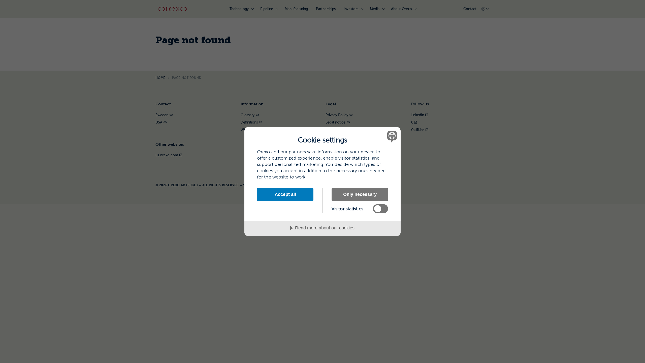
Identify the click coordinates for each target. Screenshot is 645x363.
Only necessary (360, 194)
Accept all (285, 194)
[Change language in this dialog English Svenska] (391, 136)
